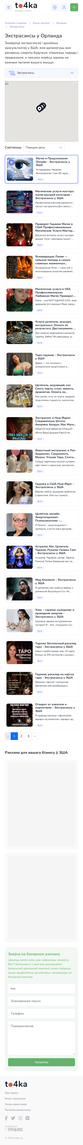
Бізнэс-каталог (41, 23)
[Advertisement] (41, 804)
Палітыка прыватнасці (18, 1110)
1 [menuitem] (14, 736)
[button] (39, 109)
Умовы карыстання (16, 1104)
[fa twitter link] (13, 1118)
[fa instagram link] (20, 1118)
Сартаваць (13, 147)
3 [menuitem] (28, 736)
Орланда (61, 23)
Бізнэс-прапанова (15, 1098)
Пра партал (11, 1093)
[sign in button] (64, 7)
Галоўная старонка (16, 23)
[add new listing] (74, 7)
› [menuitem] (34, 736)
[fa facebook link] (6, 1118)
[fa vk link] (27, 1118)
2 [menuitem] (21, 736)
